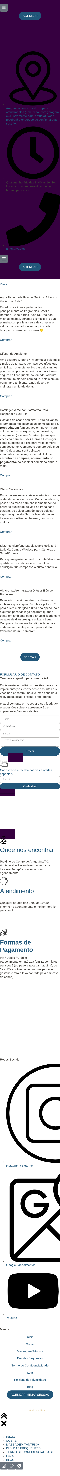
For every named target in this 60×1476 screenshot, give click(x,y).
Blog (30, 1386)
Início (30, 1337)
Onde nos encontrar (27, 849)
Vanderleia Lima (37, 1410)
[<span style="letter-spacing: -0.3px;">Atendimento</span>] (4, 881)
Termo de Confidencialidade (30, 1365)
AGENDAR (10, 919)
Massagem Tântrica (30, 1351)
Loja (30, 1372)
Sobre (30, 1344)
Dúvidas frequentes (30, 1358)
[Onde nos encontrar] (4, 840)
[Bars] (4, 259)
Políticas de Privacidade (30, 1379)
